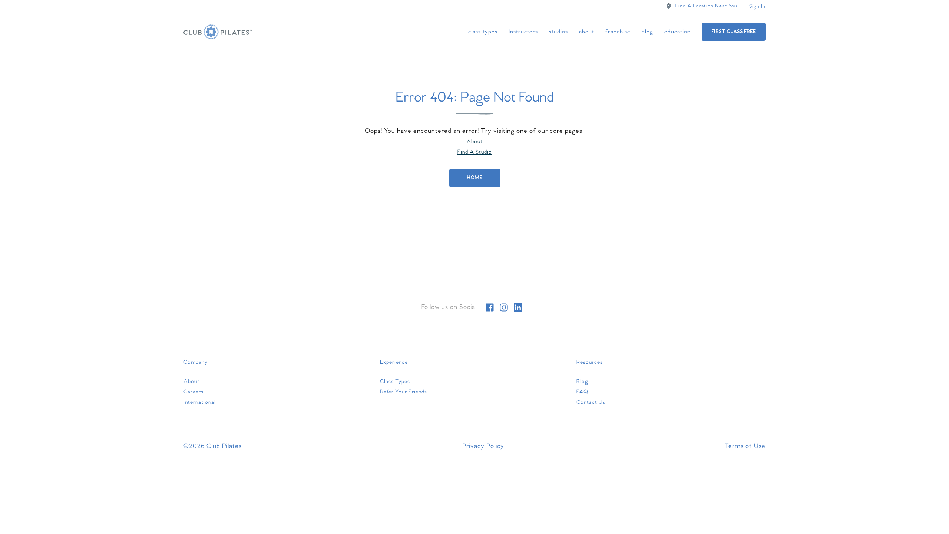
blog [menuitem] (647, 31)
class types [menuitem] (482, 31)
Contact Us (590, 402)
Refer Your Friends (403, 392)
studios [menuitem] (558, 31)
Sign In (757, 6)
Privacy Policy (483, 446)
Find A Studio (474, 152)
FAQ (582, 392)
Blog (582, 381)
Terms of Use (745, 446)
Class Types (395, 381)
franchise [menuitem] (618, 31)
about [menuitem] (586, 31)
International (199, 402)
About (475, 141)
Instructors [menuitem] (523, 31)
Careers (193, 392)
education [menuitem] (677, 31)
